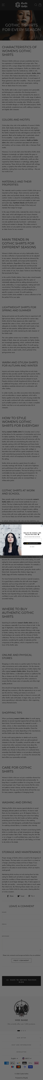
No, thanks (32, 546)
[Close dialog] (42, 526)
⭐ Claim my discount (32, 543)
